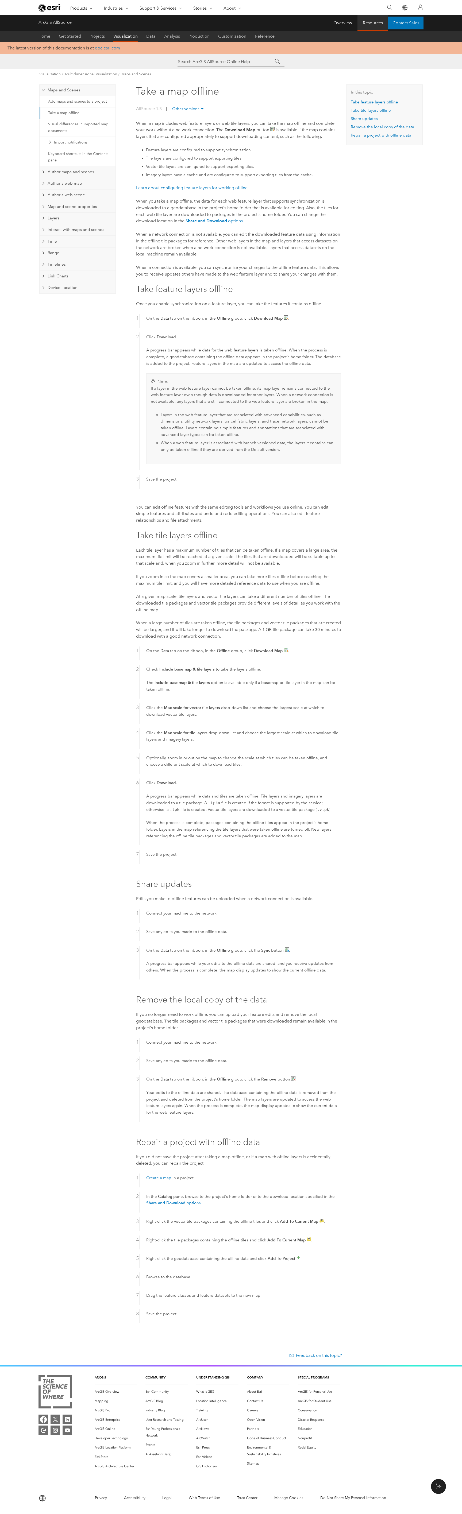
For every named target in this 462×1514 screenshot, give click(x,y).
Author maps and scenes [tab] (71, 171)
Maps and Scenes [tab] (64, 90)
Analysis (172, 36)
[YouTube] (67, 1430)
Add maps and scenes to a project (77, 101)
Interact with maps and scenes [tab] (76, 229)
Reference (265, 36)
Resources (373, 22)
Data (151, 36)
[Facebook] (43, 1419)
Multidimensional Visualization (91, 74)
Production (199, 36)
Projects (97, 36)
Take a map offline (63, 113)
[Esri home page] (49, 7)
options (214, 220)
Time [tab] (52, 241)
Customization (232, 36)
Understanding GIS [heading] (213, 1377)
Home (44, 36)
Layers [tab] (53, 218)
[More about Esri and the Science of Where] (55, 1393)
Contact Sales (405, 22)
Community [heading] (155, 1377)
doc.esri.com (107, 48)
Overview (342, 22)
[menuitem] (116, 1391)
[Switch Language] (404, 7)
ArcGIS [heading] (100, 1377)
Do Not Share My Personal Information (353, 1498)
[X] (55, 1419)
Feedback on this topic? (319, 1355)
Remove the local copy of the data (382, 127)
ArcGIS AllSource (55, 22)
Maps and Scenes (136, 74)
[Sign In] (420, 7)
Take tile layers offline (371, 110)
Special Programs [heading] (313, 1377)
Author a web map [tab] (65, 183)
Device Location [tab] (63, 287)
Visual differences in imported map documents (78, 127)
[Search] (389, 7)
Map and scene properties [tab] (72, 206)
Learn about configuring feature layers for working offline (192, 187)
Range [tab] (53, 252)
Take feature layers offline (374, 102)
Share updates (364, 118)
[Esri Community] (43, 1430)
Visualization (125, 36)
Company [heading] (255, 1377)
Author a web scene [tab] (66, 194)
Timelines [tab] (57, 264)
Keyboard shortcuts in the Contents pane (78, 157)
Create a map (158, 1177)
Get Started (70, 36)
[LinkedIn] (67, 1419)
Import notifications (70, 142)
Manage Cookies (288, 1498)
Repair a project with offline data (381, 135)
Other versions (185, 108)
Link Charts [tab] (58, 276)
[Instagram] (55, 1430)
